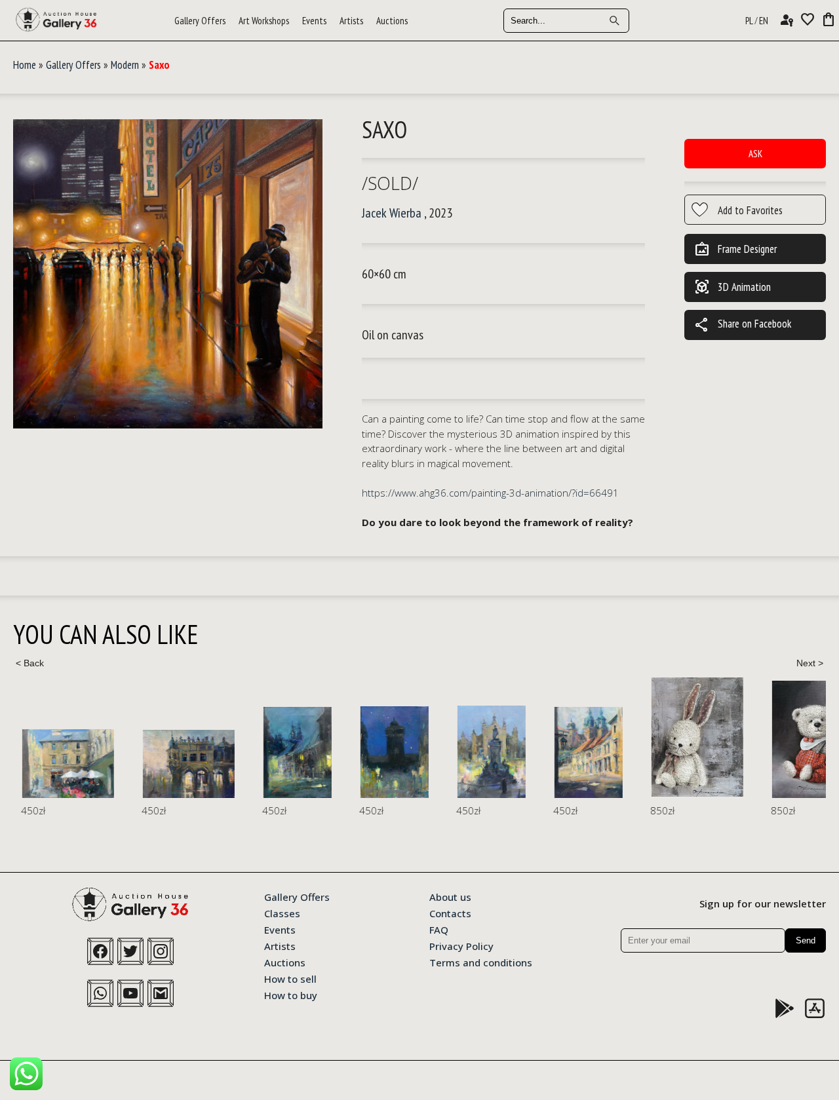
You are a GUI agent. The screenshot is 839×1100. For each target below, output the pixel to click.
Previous (29, 663)
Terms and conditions (480, 962)
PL (749, 20)
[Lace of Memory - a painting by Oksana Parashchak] (689, 736)
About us (450, 896)
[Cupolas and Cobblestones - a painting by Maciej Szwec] (581, 752)
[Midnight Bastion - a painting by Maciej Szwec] (387, 752)
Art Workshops (264, 20)
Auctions (392, 20)
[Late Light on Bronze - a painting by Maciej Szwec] (484, 752)
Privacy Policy (461, 945)
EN (763, 20)
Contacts (450, 913)
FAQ (438, 929)
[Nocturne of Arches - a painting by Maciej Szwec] (181, 764)
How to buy (290, 994)
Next (809, 663)
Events (314, 20)
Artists (351, 20)
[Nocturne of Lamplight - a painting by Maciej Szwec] (290, 752)
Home (24, 65)
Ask (755, 153)
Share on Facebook (742, 325)
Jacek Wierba (391, 212)
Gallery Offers (199, 20)
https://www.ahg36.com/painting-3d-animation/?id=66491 (490, 492)
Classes (282, 913)
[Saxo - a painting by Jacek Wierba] (167, 274)
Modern (125, 65)
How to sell (290, 978)
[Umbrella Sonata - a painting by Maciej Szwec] (60, 763)
